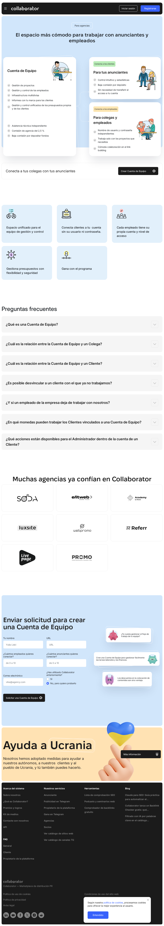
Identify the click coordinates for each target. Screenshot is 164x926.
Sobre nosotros (11, 795)
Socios (47, 827)
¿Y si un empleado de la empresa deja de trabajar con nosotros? (58, 402)
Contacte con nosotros (16, 820)
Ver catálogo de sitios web (58, 833)
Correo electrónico (12, 675)
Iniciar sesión (128, 8)
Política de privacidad (14, 899)
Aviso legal (8, 905)
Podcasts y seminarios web (99, 801)
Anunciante (50, 795)
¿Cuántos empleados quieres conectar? (18, 655)
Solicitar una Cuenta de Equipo (22, 698)
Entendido (98, 915)
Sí (51, 679)
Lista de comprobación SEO (99, 795)
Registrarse (150, 8)
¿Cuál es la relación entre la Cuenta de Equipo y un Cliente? (54, 363)
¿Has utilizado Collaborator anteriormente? (60, 673)
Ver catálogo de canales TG (59, 839)
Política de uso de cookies (16, 894)
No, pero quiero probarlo (63, 683)
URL (48, 638)
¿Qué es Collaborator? (15, 801)
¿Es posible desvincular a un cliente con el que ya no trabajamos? (59, 383)
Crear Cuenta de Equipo (133, 171)
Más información (132, 754)
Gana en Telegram (54, 814)
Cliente (7, 852)
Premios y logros (12, 807)
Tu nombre (8, 638)
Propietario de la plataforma (18, 858)
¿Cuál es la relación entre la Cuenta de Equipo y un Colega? (54, 344)
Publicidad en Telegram (57, 801)
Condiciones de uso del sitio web (101, 894)
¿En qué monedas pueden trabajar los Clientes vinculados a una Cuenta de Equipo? (73, 422)
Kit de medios (10, 814)
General (7, 845)
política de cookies (113, 902)
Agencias (49, 820)
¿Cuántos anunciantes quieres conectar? (62, 655)
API (5, 827)
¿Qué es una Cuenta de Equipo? (32, 324)
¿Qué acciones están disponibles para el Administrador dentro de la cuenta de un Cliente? (72, 441)
